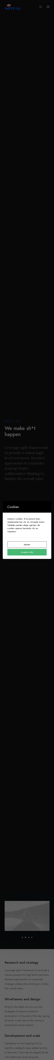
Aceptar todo (27, 552)
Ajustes (27, 544)
